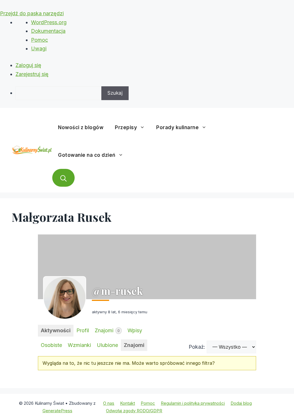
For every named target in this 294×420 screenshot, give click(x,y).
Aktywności (56, 330)
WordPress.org (49, 22)
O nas (108, 403)
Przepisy (126, 127)
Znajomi (107, 330)
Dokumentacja (48, 31)
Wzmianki (79, 345)
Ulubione (107, 345)
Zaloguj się (28, 65)
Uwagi (39, 48)
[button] (63, 178)
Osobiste (51, 345)
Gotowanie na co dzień (86, 155)
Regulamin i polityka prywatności (193, 403)
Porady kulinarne (177, 127)
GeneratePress (57, 410)
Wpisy (134, 330)
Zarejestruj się (32, 74)
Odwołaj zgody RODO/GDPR (134, 410)
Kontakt (127, 403)
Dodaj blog (241, 403)
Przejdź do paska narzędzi (32, 13)
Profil (82, 330)
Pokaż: (197, 347)
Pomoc (39, 40)
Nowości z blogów (80, 127)
